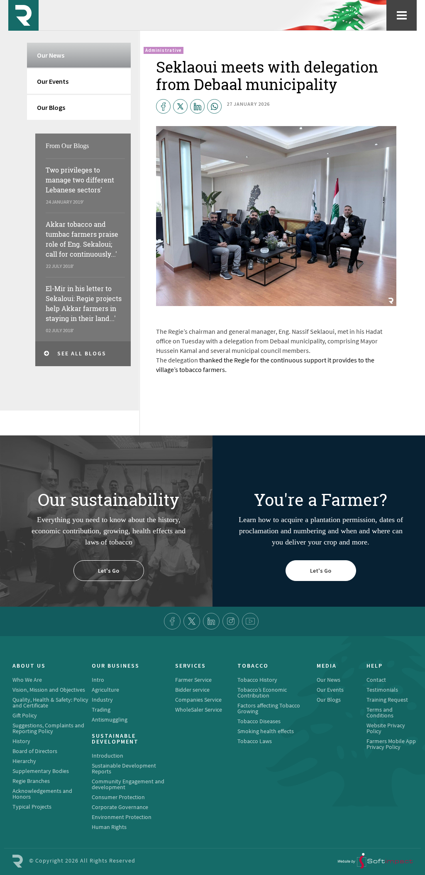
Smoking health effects (265, 731)
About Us (29, 666)
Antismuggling (109, 719)
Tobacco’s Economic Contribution (262, 692)
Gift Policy (24, 715)
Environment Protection (121, 817)
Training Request (387, 699)
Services (190, 666)
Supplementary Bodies (40, 771)
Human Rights (109, 827)
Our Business (115, 666)
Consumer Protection (118, 797)
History (21, 741)
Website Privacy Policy (385, 728)
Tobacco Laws (254, 741)
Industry (102, 699)
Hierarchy (24, 761)
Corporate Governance (120, 807)
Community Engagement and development (128, 784)
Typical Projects (31, 806)
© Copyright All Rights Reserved (82, 860)
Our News (50, 55)
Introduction (107, 755)
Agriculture (105, 690)
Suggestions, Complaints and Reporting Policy (48, 728)
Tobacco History (257, 680)
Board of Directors (34, 751)
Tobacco (253, 666)
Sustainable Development (115, 739)
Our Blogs (51, 107)
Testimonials (382, 690)
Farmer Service (193, 680)
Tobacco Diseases (259, 721)
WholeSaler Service (198, 709)
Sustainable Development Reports (124, 768)
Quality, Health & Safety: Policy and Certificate (50, 702)
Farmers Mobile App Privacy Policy (391, 744)
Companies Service (198, 699)
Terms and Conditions (379, 712)
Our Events (52, 81)
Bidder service (192, 690)
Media (327, 666)
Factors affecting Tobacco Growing (268, 708)
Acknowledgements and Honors (42, 794)
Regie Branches (31, 781)
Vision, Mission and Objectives (48, 690)
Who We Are (27, 680)
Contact (376, 680)
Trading (101, 709)
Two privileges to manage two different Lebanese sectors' (80, 179)
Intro (98, 680)
